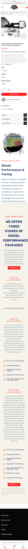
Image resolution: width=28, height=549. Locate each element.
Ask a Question (5, 106)
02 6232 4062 (7, 3)
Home (2, 12)
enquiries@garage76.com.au (19, 3)
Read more (8, 64)
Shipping (10, 51)
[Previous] (3, 24)
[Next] (24, 24)
